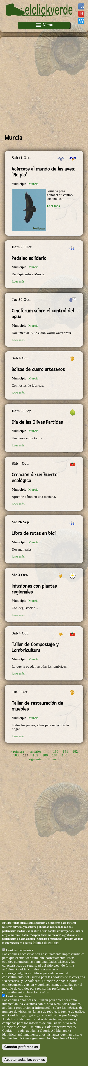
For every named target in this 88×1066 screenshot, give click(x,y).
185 (35, 755)
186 (45, 755)
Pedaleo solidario (29, 258)
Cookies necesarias (19, 950)
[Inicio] (40, 20)
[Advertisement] (44, 85)
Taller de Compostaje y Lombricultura (35, 647)
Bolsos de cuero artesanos (38, 369)
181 (65, 751)
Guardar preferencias (21, 1047)
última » (53, 759)
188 (64, 755)
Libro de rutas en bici (34, 533)
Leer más (53, 206)
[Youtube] (81, 14)
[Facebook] (81, 6)
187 (55, 755)
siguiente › (36, 759)
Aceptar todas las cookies (24, 1059)
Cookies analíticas (19, 996)
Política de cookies (46, 942)
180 (55, 751)
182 (75, 751)
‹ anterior (34, 751)
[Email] (81, 21)
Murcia (33, 184)
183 (16, 755)
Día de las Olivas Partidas (37, 422)
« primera (17, 751)
